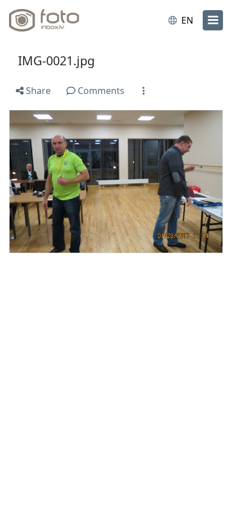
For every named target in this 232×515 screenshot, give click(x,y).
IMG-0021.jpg (56, 60)
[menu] (213, 20)
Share (37, 90)
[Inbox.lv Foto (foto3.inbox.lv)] (55, 20)
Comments (99, 90)
